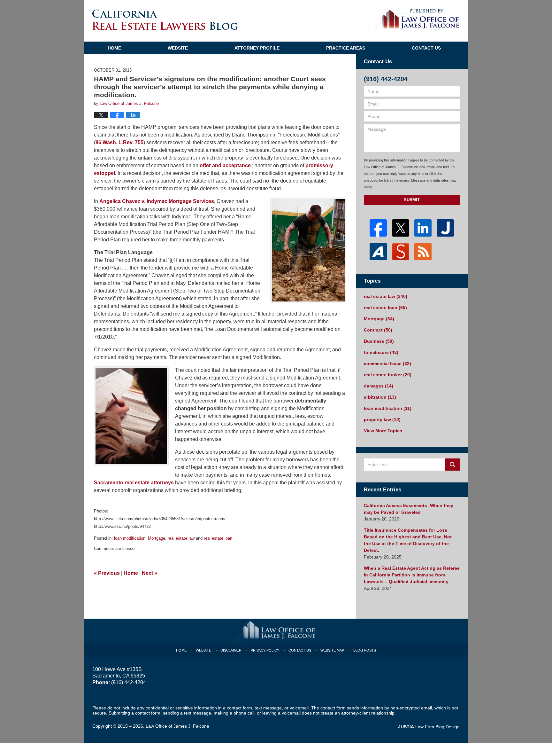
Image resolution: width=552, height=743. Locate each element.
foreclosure (381, 352)
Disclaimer (230, 650)
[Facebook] (378, 228)
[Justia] (445, 228)
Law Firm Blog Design (429, 726)
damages (378, 385)
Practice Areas (345, 48)
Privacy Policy (265, 650)
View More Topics (383, 430)
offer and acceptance (225, 165)
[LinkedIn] (423, 228)
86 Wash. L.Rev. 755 (119, 142)
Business (379, 341)
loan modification (129, 538)
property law (382, 419)
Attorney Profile (257, 48)
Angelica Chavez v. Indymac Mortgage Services (156, 201)
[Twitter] (400, 228)
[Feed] (423, 251)
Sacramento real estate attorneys (134, 482)
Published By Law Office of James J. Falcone (417, 20)
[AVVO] (378, 251)
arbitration (380, 397)
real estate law (181, 538)
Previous (107, 573)
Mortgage (156, 538)
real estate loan (218, 538)
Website (178, 48)
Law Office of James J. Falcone (177, 726)
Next (149, 573)
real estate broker (387, 374)
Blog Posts (364, 650)
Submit (412, 199)
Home (114, 48)
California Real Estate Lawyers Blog (165, 20)
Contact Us (426, 48)
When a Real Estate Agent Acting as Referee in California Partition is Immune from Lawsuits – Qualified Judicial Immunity (412, 575)
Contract (378, 329)
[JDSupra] (400, 251)
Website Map (332, 650)
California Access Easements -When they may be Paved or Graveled (408, 509)
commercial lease (387, 363)
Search (452, 464)
